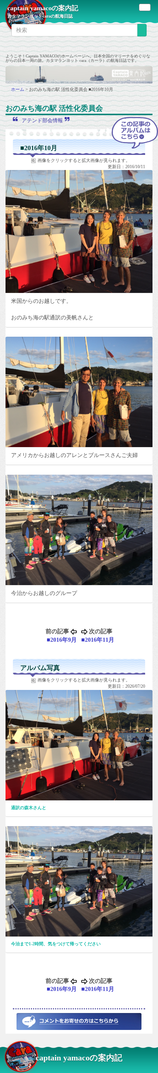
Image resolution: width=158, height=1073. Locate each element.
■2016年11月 (97, 640)
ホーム (18, 89)
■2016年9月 (62, 640)
